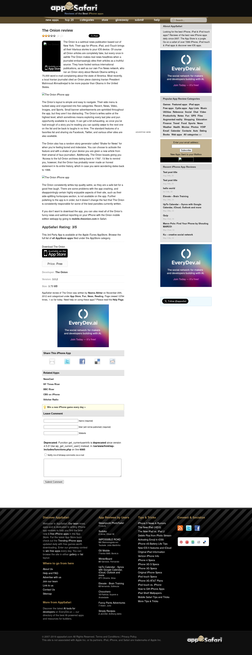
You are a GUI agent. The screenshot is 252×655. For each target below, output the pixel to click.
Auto (195, 130)
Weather (167, 127)
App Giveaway (121, 20)
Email (166, 130)
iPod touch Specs (147, 576)
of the (84, 13)
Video (203, 111)
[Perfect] (54, 35)
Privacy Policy (129, 636)
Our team (73, 523)
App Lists (194, 108)
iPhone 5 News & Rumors (152, 523)
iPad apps (194, 104)
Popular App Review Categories (181, 98)
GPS (193, 115)
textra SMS (105, 553)
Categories (87, 20)
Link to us (48, 585)
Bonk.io (114, 553)
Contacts (186, 130)
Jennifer (104, 613)
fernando (105, 586)
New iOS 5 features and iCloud (154, 547)
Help (156, 20)
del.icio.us (97, 361)
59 (100, 542)
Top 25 (69, 20)
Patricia (105, 594)
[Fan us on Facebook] (199, 528)
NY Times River (51, 384)
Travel (176, 123)
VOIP (203, 127)
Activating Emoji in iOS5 (151, 539)
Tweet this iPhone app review (67, 361)
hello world (169, 188)
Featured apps (179, 104)
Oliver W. (110, 533)
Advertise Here (143, 132)
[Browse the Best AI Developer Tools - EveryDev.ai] (83, 326)
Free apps (168, 108)
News (90, 296)
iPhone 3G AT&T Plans (150, 580)
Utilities (167, 111)
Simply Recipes (107, 611)
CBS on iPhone (51, 394)
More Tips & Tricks (148, 601)
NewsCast (48, 379)
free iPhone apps (59, 533)
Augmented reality (172, 119)
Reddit (112, 361)
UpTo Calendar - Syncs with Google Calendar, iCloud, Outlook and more (111, 571)
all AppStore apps (62, 238)
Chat (195, 111)
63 (100, 586)
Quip (165, 215)
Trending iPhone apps (70, 540)
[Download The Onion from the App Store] (51, 56)
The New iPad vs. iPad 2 (151, 531)
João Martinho (114, 545)
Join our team (50, 581)
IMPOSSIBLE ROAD (110, 539)
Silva (113, 577)
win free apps (53, 551)
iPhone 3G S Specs (148, 564)
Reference (178, 111)
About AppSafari (172, 26)
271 (100, 577)
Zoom (58, 36)
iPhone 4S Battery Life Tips (152, 543)
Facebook (82, 361)
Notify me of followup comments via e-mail (66, 455)
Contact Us (49, 589)
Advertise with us (52, 577)
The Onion (61, 272)
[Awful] (43, 35)
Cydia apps (181, 108)
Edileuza (115, 586)
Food (184, 123)
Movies (185, 127)
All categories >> (193, 134)
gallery (73, 554)
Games (166, 104)
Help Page (118, 299)
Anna (102, 533)
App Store (75, 296)
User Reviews (61, 36)
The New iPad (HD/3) (149, 527)
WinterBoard (105, 558)
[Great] (51, 35)
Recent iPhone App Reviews (179, 166)
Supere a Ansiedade (108, 596)
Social (188, 111)
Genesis (105, 561)
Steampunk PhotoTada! (111, 523)
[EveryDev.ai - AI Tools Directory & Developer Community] (186, 71)
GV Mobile (104, 550)
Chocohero (105, 591)
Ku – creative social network (178, 234)
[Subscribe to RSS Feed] (181, 528)
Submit (139, 20)
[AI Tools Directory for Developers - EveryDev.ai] (186, 265)
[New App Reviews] (52, 20)
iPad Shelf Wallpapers (150, 593)
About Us (48, 569)
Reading (99, 296)
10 (100, 594)
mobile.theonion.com (84, 218)
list (81, 554)
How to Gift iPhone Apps (151, 588)
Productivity (169, 115)
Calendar (175, 130)
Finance (167, 123)
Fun (84, 296)
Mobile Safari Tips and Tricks (153, 597)
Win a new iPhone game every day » (66, 407)
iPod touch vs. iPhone (149, 584)
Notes (181, 115)
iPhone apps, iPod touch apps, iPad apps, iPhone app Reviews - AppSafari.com (81, 6)
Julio (109, 605)
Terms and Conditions (107, 636)
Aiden (103, 605)
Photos (195, 127)
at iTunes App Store (55, 253)
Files (200, 115)
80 (100, 561)
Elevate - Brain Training (111, 583)
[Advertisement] (143, 76)
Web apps (176, 134)
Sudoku (103, 531)
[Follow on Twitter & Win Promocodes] (190, 528)
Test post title (170, 172)
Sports (191, 123)
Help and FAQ (50, 573)
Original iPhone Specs (150, 572)
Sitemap (47, 593)
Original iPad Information (151, 552)
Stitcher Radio (50, 399)
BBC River (48, 389)
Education (201, 119)
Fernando (114, 561)
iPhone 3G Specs (147, 568)
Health (176, 127)
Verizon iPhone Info (148, 556)
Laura (103, 525)
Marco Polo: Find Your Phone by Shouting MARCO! (185, 225)
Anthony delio (115, 613)
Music (204, 108)
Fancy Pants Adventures (112, 602)
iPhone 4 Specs (146, 560)
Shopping (189, 119)
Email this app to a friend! (52, 361)
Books (166, 134)
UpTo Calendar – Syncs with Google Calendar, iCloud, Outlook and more (182, 206)
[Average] (48, 35)
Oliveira (106, 577)
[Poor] (46, 35)
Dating (203, 130)
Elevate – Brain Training (175, 196)
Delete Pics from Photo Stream (154, 535)
